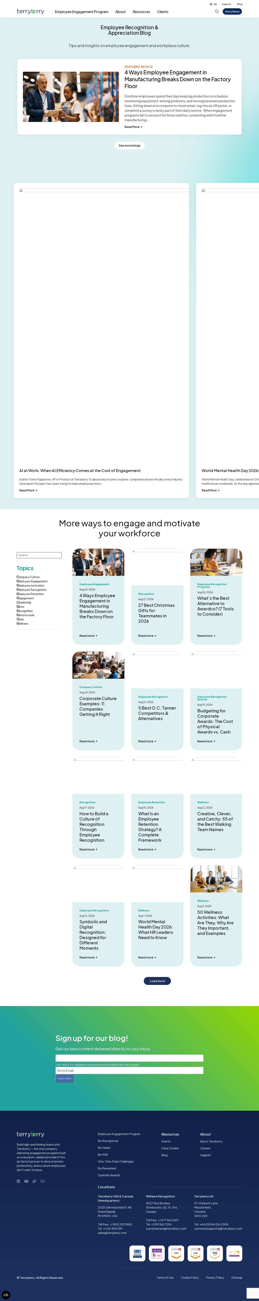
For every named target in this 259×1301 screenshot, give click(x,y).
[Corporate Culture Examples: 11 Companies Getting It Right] (98, 665)
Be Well (103, 1154)
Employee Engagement (94, 584)
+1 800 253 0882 (121, 1224)
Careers (205, 1148)
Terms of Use (165, 1277)
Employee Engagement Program (119, 1134)
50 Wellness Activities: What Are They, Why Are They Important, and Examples (215, 922)
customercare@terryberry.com (166, 1228)
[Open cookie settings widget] (6, 1295)
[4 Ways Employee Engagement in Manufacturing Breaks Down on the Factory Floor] (98, 562)
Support (226, 4)
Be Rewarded (107, 1168)
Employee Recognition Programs (212, 585)
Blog (239, 4)
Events (166, 1141)
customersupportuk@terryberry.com (218, 1228)
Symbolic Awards (109, 1175)
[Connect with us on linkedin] (18, 1181)
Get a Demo (232, 11)
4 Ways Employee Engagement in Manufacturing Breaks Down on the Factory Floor (97, 606)
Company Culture (90, 687)
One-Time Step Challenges (116, 1161)
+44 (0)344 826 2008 (213, 1224)
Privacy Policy (215, 1277)
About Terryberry (211, 1141)
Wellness (203, 900)
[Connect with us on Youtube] (26, 1181)
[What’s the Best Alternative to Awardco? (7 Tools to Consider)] (216, 562)
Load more (157, 981)
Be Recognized (108, 1141)
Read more (88, 635)
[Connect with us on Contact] (42, 1181)
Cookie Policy (190, 1277)
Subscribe (64, 1078)
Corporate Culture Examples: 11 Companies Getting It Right (98, 706)
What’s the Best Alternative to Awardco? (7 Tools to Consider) (215, 605)
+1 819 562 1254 (161, 1224)
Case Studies (170, 1148)
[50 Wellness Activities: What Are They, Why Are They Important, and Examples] (216, 878)
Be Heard (104, 1147)
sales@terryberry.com (112, 1233)
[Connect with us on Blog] (34, 1181)
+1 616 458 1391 (112, 1228)
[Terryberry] (29, 11)
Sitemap (236, 1277)
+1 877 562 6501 (168, 1220)
